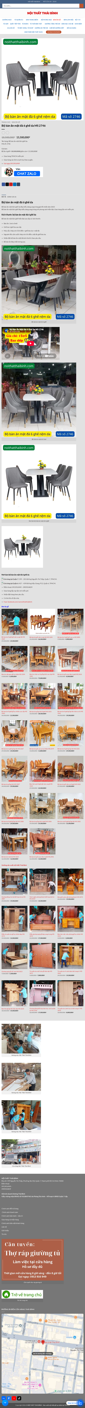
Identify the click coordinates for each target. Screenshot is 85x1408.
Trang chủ (6, 122)
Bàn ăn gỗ (57, 20)
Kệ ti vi (77, 20)
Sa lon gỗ (10, 28)
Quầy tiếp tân (15, 24)
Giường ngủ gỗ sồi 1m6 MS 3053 (12, 971)
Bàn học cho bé (67, 24)
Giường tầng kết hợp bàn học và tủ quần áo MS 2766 (42, 1009)
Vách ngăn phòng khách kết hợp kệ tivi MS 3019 (42, 898)
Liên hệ (4, 1227)
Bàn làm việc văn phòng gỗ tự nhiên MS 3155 (70, 935)
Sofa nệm (78, 24)
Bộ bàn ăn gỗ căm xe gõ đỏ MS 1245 (41, 637)
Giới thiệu (5, 1230)
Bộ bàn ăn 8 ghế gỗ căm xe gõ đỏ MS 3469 (13, 638)
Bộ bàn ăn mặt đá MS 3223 (10, 857)
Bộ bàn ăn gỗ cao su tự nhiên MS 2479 (42, 749)
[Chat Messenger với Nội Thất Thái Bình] (5, 1403)
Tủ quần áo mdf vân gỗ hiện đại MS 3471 (41, 972)
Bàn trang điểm (32, 20)
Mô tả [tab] (4, 197)
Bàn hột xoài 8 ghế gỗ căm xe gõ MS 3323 (41, 785)
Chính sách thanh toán (10, 1212)
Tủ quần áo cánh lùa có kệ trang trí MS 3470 (70, 1009)
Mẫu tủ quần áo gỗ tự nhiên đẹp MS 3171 (13, 935)
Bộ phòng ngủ (46, 20)
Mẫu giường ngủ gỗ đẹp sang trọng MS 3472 (42, 935)
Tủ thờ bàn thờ (36, 24)
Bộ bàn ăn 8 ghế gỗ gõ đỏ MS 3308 (13, 821)
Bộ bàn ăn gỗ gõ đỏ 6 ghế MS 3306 (41, 821)
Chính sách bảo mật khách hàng (13, 1223)
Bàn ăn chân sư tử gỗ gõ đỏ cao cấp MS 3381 (42, 675)
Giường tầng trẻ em (52, 24)
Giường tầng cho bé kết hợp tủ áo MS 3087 (13, 898)
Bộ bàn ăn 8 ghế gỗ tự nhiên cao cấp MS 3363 (14, 712)
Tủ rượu (25, 24)
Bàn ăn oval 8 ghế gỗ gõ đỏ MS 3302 (69, 821)
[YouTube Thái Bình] (14, 1398)
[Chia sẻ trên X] (7, 184)
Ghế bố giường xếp (56, 28)
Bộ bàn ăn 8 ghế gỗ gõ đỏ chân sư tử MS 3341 (70, 712)
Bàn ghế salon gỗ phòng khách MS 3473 (70, 897)
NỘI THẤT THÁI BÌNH (34, 1)
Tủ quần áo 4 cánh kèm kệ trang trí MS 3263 (70, 972)
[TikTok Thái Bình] (19, 1398)
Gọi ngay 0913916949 (12, 163)
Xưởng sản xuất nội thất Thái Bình (14, 865)
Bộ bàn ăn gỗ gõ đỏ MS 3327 (11, 784)
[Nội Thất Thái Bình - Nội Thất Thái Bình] (42, 13)
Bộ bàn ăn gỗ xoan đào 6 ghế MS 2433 (70, 674)
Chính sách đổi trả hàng (10, 1209)
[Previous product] (7, 132)
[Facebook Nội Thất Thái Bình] (9, 1398)
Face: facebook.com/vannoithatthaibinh (18, 602)
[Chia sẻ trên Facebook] (3, 184)
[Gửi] (81, 6)
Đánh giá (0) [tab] (11, 197)
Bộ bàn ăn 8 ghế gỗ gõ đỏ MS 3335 (69, 749)
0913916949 (6, 1186)
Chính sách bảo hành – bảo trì (12, 1216)
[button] (4, 118)
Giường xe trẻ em (41, 28)
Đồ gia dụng (71, 28)
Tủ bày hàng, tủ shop (25, 28)
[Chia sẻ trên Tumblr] (18, 184)
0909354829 (6, 1189)
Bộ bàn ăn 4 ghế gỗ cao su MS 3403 (69, 637)
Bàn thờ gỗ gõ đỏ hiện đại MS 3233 (13, 1009)
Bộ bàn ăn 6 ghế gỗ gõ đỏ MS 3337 (13, 749)
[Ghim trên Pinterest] (11, 184)
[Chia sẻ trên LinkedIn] (14, 184)
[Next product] (3, 132)
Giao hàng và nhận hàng (10, 1220)
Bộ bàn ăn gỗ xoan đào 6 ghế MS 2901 (42, 857)
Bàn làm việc (69, 20)
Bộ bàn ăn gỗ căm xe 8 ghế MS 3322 (69, 784)
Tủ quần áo (18, 20)
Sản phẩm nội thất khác (33, 32)
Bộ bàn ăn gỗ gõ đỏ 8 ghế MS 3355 (41, 711)
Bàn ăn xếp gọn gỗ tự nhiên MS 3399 (13, 674)
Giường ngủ (6, 20)
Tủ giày (6, 24)
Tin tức (4, 1234)
